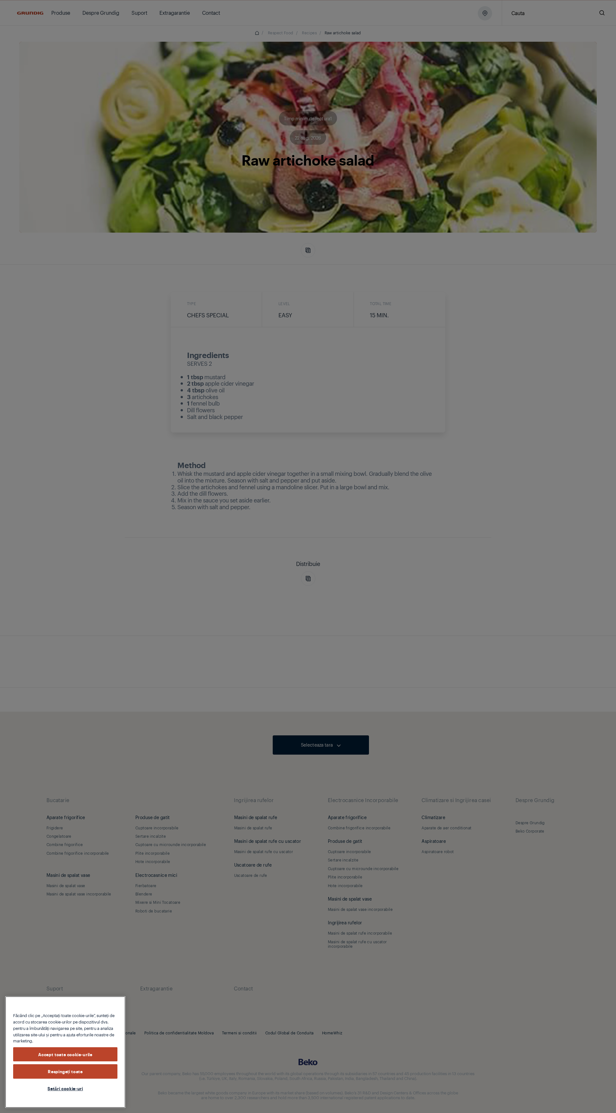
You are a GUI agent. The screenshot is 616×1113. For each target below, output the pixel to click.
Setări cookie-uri (65, 1088)
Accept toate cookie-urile (65, 1054)
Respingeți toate (65, 1071)
